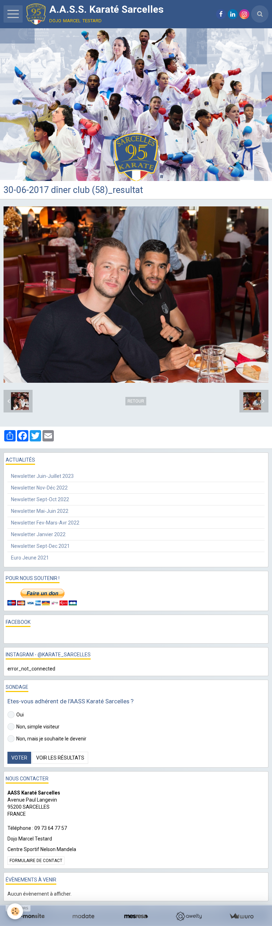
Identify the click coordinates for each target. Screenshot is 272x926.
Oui (20, 714)
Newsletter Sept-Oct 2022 (40, 499)
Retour (136, 401)
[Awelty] (188, 916)
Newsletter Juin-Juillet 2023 (42, 476)
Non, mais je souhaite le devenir (51, 739)
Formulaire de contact (36, 860)
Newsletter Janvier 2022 (38, 534)
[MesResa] (136, 916)
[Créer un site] (30, 916)
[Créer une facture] (241, 916)
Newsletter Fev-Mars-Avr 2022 (45, 523)
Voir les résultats (60, 758)
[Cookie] (15, 911)
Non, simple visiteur (38, 726)
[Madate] (83, 916)
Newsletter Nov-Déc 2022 (39, 488)
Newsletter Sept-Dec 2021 (40, 546)
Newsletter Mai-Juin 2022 (39, 511)
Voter (19, 758)
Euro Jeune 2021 (30, 558)
